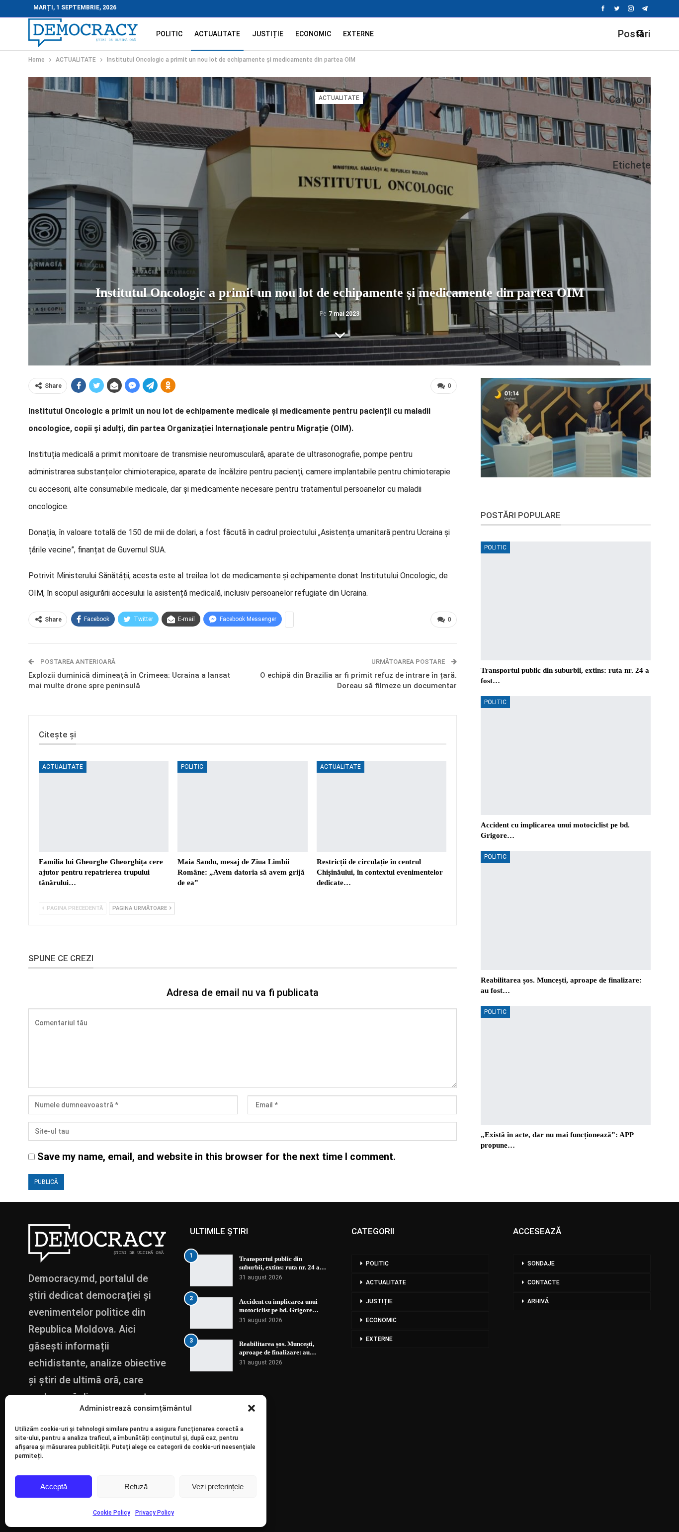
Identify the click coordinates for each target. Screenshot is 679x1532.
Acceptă (53, 1486)
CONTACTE (543, 1282)
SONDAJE (541, 1263)
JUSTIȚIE (267, 34)
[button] (251, 1408)
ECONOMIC (313, 34)
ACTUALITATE (217, 34)
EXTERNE (358, 34)
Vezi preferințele (218, 1486)
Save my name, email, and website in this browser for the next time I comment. (216, 1157)
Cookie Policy (111, 1512)
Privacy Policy (154, 1512)
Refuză (136, 1486)
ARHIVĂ (538, 1301)
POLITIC (169, 34)
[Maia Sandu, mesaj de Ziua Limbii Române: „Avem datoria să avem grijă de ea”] (242, 806)
